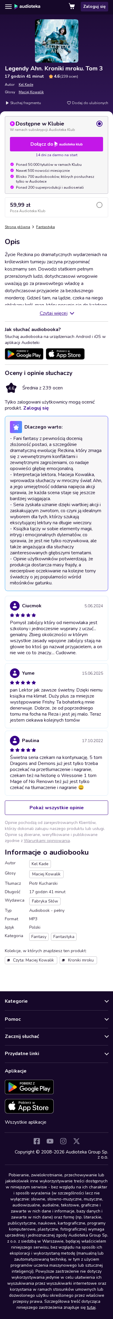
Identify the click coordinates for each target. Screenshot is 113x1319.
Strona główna (17, 226)
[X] (76, 1141)
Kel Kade (26, 84)
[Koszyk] (72, 6)
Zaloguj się (94, 6)
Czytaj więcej (53, 313)
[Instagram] (63, 1141)
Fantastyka (45, 226)
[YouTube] (50, 1141)
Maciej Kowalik (31, 92)
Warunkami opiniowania (47, 841)
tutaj (91, 1307)
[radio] (56, 126)
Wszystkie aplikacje (25, 1122)
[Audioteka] (27, 6)
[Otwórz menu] (8, 6)
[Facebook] (36, 1141)
